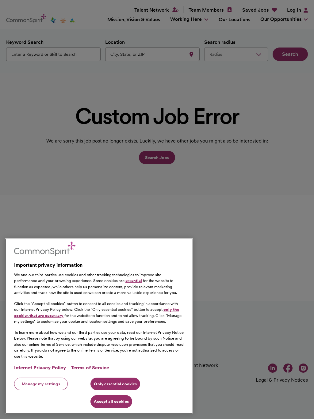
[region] (99, 326)
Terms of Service (90, 368)
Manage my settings (41, 384)
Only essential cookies (115, 384)
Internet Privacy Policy (40, 368)
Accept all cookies (111, 401)
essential (133, 280)
